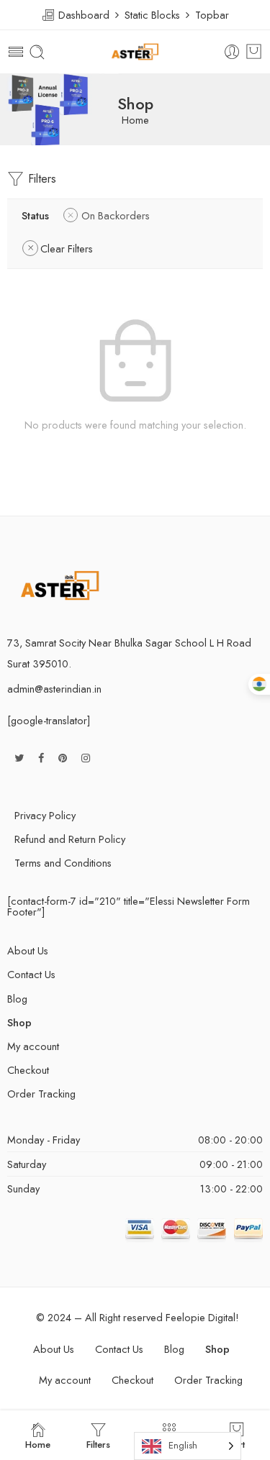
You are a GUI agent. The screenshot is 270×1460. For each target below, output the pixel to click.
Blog (17, 998)
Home (135, 120)
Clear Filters (66, 248)
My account (33, 1046)
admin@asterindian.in (54, 688)
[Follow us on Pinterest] (62, 757)
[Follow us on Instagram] (85, 757)
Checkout (28, 1069)
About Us (27, 950)
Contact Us (31, 974)
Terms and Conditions (63, 862)
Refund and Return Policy (69, 839)
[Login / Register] (232, 52)
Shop (19, 1022)
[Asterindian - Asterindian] (134, 52)
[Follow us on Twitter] (19, 757)
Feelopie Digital (200, 1317)
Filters (40, 178)
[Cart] (254, 52)
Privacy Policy (45, 815)
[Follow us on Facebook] (41, 757)
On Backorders (115, 215)
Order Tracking (41, 1093)
